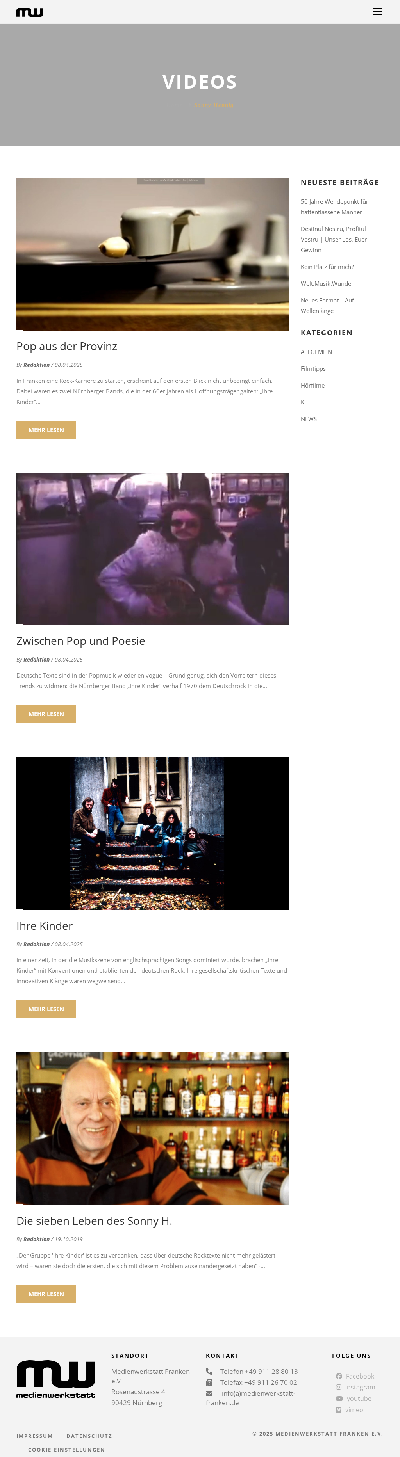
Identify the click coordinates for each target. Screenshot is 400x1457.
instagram (360, 1387)
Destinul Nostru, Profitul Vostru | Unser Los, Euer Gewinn (334, 239)
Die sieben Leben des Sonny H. (94, 1220)
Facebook (360, 1376)
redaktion (36, 364)
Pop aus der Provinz (66, 345)
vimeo (354, 1409)
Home (174, 105)
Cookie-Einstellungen (66, 1449)
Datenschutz (89, 1435)
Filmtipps (313, 368)
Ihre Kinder (44, 925)
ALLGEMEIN (316, 352)
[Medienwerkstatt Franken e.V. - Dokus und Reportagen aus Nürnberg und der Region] (29, 12)
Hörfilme (313, 385)
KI (303, 402)
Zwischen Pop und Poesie (80, 640)
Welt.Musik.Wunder (327, 283)
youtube (359, 1398)
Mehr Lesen (46, 430)
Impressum (34, 1435)
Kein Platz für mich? (327, 266)
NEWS (309, 419)
